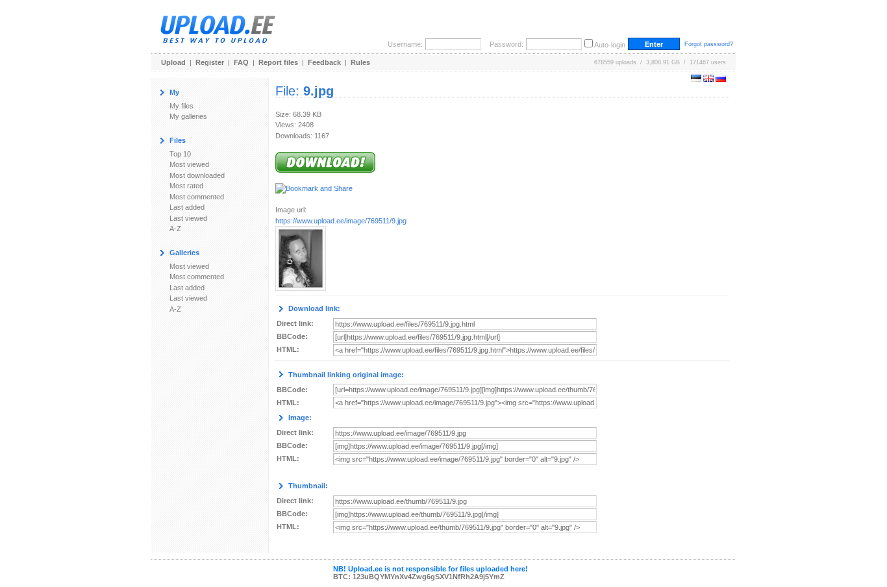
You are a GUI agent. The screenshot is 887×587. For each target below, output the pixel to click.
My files (181, 106)
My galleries (188, 116)
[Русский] (721, 79)
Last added (187, 207)
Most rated (186, 186)
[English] (708, 79)
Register (209, 62)
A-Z (175, 228)
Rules (360, 62)
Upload (173, 62)
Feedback (324, 62)
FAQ (241, 62)
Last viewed (188, 218)
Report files (278, 62)
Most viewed (189, 164)
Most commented (196, 197)
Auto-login (609, 45)
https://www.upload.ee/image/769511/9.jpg (340, 221)
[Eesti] (696, 79)
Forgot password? (708, 44)
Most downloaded (197, 175)
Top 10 (180, 154)
